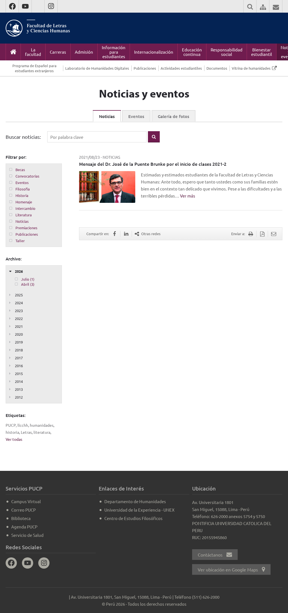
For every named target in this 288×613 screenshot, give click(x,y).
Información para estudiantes (113, 52)
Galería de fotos (173, 116)
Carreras (58, 52)
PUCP (11, 425)
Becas (20, 169)
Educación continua (192, 52)
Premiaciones (26, 227)
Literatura (23, 214)
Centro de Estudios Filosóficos (133, 518)
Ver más (187, 195)
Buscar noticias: (23, 137)
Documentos (216, 68)
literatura (41, 432)
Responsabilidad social (226, 52)
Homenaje (23, 201)
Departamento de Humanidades (135, 501)
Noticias (107, 116)
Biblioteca (21, 518)
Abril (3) (27, 284)
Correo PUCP (23, 509)
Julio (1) (27, 279)
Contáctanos (211, 554)
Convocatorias (27, 176)
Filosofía (22, 189)
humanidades (41, 425)
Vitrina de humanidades (251, 68)
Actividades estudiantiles (181, 68)
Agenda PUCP (24, 526)
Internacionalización (153, 52)
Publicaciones (145, 68)
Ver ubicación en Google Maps (228, 569)
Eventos (136, 116)
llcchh (22, 425)
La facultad (33, 52)
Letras (26, 432)
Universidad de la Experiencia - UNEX (139, 509)
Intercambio (25, 208)
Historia (21, 195)
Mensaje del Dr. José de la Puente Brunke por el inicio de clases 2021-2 (152, 164)
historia (12, 432)
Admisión (84, 52)
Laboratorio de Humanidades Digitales (97, 68)
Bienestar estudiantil (261, 52)
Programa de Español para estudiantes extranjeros (34, 68)
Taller (20, 240)
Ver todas (14, 439)
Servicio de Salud (27, 535)
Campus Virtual (26, 501)
